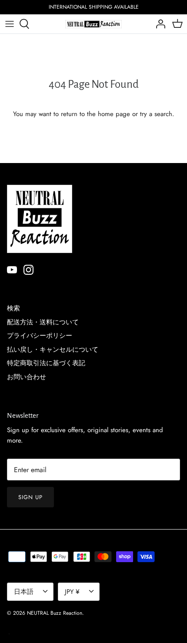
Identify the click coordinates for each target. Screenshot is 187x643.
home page (114, 114)
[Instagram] (28, 270)
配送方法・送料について (43, 322)
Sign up (30, 497)
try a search (156, 114)
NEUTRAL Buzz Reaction (54, 613)
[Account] (158, 23)
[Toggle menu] (9, 23)
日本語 (23, 591)
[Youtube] (12, 270)
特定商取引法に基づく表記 (46, 363)
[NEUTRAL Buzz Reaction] (93, 24)
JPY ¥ (72, 591)
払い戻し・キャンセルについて (52, 349)
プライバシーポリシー (39, 335)
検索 (13, 308)
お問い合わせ (26, 377)
